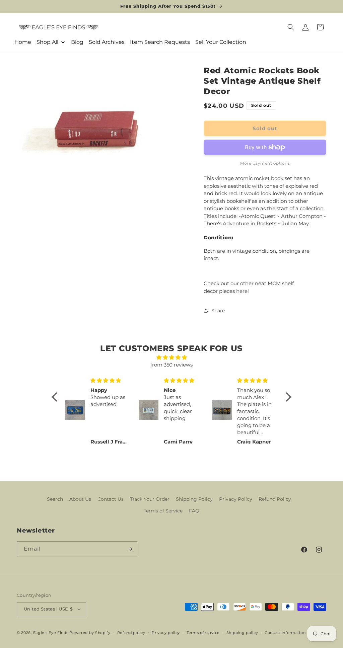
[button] (290, 27)
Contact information (285, 632)
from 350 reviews (171, 364)
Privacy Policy (235, 499)
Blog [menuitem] (77, 42)
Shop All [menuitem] (47, 42)
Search (55, 499)
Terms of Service (163, 511)
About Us (80, 499)
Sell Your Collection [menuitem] (220, 42)
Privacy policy (166, 632)
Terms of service (203, 632)
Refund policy (131, 632)
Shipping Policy (194, 499)
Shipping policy (242, 632)
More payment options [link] (265, 163)
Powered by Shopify (90, 632)
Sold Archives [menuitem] (107, 42)
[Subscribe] (129, 549)
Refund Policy (275, 499)
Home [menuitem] (22, 42)
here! (242, 291)
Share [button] (218, 311)
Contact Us (110, 499)
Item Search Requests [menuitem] (160, 42)
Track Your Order (149, 499)
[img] (171, 357)
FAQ (194, 511)
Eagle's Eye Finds (50, 632)
